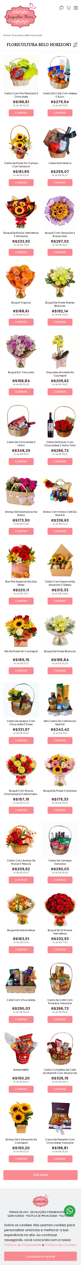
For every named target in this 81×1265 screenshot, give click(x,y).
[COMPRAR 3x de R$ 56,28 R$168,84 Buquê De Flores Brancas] (60, 630)
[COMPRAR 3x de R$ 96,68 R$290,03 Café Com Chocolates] (21, 979)
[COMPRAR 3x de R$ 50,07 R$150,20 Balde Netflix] (21, 1048)
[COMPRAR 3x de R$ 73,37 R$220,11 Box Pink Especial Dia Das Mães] (21, 560)
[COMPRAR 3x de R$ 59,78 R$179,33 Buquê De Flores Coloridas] (60, 769)
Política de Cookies (60, 1245)
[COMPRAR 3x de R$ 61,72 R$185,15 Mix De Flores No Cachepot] (21, 630)
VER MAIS (40, 1175)
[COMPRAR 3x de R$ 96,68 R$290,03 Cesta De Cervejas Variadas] (60, 839)
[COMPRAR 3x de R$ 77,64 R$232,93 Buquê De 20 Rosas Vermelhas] (60, 909)
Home (6, 35)
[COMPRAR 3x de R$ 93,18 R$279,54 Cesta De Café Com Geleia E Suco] (60, 72)
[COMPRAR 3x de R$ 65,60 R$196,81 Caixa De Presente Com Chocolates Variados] (60, 1118)
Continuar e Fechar (40, 1256)
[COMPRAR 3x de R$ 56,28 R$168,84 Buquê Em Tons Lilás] (21, 351)
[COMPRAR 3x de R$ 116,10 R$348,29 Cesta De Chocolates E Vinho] (21, 421)
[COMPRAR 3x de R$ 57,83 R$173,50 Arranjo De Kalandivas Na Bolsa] (21, 490)
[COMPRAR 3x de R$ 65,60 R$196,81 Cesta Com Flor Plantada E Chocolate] (21, 72)
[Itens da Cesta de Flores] (68, 8)
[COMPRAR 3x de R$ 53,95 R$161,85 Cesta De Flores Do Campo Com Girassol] (21, 142)
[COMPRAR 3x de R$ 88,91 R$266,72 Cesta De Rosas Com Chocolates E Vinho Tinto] (60, 421)
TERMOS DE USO (18, 1212)
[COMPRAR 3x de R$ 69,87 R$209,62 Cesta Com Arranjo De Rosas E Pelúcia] (21, 839)
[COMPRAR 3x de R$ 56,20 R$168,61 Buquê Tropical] (21, 281)
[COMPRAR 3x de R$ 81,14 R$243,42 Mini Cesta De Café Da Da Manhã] (60, 700)
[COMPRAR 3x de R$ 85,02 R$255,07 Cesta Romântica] (60, 142)
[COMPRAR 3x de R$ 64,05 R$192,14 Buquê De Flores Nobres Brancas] (60, 281)
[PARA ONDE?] (61, 8)
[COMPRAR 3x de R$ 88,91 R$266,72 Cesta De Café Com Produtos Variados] (60, 979)
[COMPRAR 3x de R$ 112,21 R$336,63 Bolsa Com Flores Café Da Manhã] (60, 490)
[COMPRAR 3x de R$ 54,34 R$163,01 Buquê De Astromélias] (21, 909)
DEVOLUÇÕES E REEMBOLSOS (47, 1212)
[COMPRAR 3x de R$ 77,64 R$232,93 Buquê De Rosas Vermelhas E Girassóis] (21, 211)
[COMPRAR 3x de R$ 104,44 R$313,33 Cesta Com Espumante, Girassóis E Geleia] (60, 560)
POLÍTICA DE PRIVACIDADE (41, 1216)
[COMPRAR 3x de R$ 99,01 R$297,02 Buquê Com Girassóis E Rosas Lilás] (60, 211)
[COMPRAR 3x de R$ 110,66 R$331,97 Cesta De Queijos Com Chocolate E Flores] (21, 700)
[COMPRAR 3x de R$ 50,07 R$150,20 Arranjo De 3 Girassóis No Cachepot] (21, 1118)
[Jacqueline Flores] (40, 1201)
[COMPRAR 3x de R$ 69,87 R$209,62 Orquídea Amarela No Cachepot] (60, 351)
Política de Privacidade (22, 1245)
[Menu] (76, 8)
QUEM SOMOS (15, 1216)
